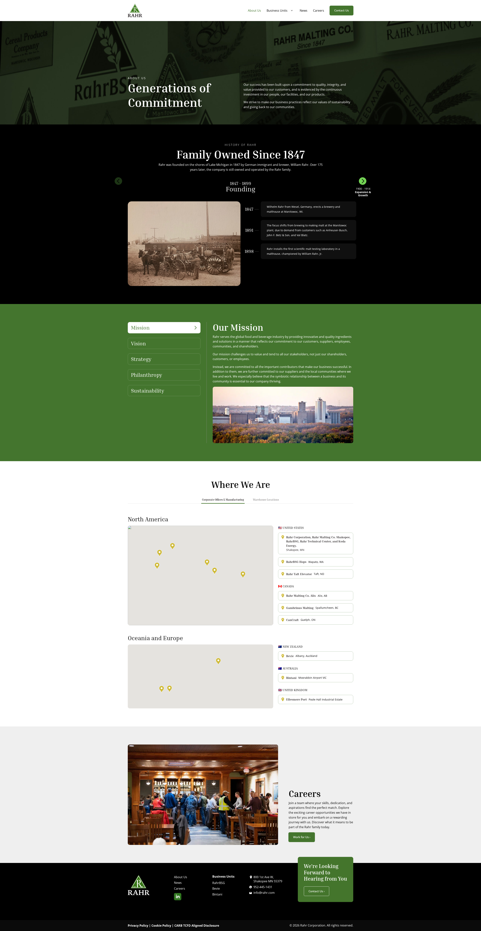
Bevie (216, 888)
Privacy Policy (138, 925)
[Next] (362, 181)
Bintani (217, 894)
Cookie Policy (161, 925)
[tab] (164, 330)
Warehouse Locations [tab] (266, 499)
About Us (254, 10)
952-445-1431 (262, 887)
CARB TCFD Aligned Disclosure (196, 925)
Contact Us (341, 10)
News (303, 10)
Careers (318, 10)
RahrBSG (218, 883)
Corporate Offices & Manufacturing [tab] (223, 499)
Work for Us (301, 837)
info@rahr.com (264, 893)
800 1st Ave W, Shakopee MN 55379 (267, 879)
